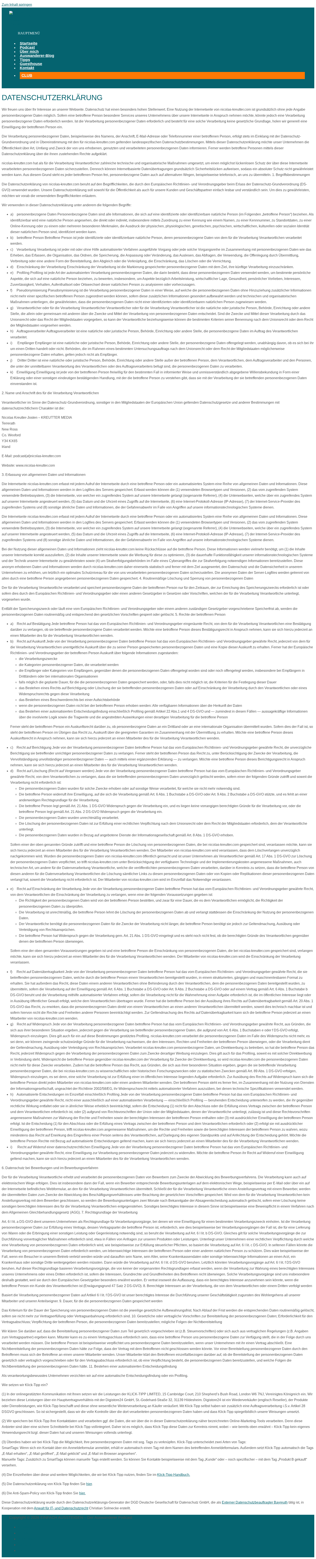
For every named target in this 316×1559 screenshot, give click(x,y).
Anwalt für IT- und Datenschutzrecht (61, 1508)
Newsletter (27, 1527)
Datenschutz (28, 1550)
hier (89, 1484)
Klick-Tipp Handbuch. (173, 1475)
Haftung (24, 1544)
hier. (82, 1493)
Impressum (27, 1539)
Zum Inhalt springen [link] (17, 4)
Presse (24, 1533)
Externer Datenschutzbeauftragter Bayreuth (255, 1502)
